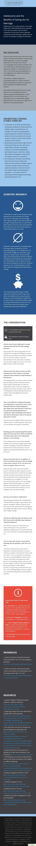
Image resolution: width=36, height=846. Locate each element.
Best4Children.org (11, 831)
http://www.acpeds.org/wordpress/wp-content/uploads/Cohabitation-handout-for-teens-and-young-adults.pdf (18, 802)
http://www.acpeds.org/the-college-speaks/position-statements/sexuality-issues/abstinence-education (14, 707)
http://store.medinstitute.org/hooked (21, 754)
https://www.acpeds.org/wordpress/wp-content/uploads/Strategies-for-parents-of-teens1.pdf (16, 777)
